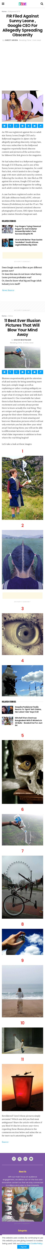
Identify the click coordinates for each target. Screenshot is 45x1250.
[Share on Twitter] (10, 126)
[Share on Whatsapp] (16, 126)
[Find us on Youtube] (31, 1159)
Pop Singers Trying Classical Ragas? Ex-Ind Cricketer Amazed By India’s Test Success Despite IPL (28, 230)
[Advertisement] (22, 66)
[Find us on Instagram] (25, 1159)
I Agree (23, 1247)
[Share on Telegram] (22, 126)
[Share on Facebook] (4, 126)
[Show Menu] (3, 4)
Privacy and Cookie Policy (31, 1243)
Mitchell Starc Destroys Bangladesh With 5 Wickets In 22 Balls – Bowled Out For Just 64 (28, 722)
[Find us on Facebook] (14, 1159)
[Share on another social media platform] (40, 126)
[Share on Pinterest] (28, 126)
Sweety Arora (11, 40)
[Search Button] (42, 4)
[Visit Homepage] (22, 3)
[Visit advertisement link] (22, 1204)
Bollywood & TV (14, 11)
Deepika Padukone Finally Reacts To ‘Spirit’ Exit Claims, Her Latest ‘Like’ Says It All (28, 709)
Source (5, 1142)
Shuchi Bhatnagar (22, 340)
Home (4, 11)
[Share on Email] (34, 126)
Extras (10, 316)
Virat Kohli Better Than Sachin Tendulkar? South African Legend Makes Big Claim (28, 242)
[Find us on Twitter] (20, 1159)
